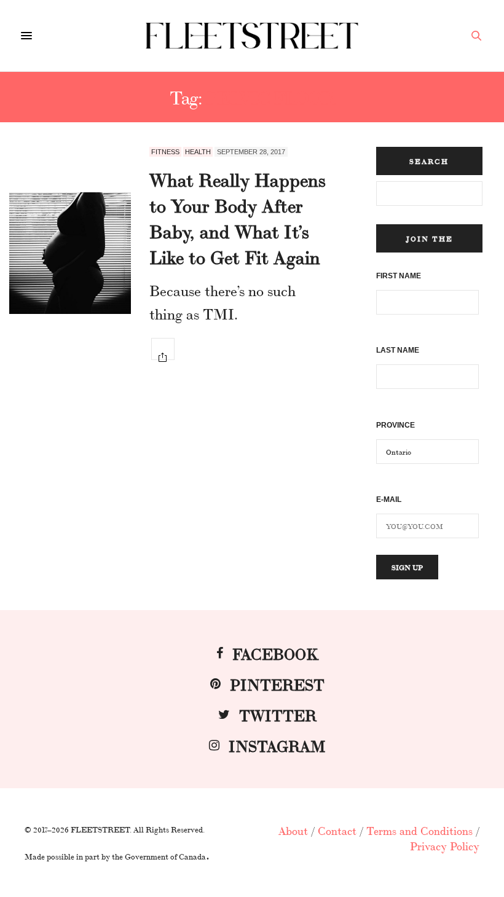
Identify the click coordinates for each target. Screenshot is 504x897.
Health (198, 151)
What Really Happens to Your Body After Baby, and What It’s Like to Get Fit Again (237, 217)
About (293, 830)
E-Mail (388, 499)
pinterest (277, 683)
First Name (398, 276)
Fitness (165, 151)
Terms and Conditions (419, 830)
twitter (278, 714)
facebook (275, 652)
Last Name (397, 350)
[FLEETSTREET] (252, 35)
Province (395, 425)
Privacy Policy (444, 845)
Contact (337, 830)
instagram (277, 745)
